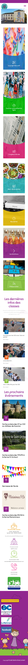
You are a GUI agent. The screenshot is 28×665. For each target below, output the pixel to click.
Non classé (5, 339)
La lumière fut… (7, 361)
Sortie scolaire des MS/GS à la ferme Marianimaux (13, 516)
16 (6, 448)
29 (6, 508)
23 (6, 331)
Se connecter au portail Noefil (10, 600)
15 (6, 417)
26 (6, 479)
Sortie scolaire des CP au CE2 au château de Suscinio (13, 425)
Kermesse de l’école (10, 486)
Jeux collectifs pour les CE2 (11, 384)
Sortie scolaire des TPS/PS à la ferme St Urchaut (13, 456)
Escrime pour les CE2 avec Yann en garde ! (13, 336)
